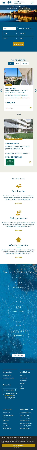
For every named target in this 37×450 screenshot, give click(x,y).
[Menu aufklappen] (4, 2)
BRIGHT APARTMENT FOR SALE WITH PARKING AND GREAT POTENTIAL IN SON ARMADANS (16, 92)
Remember (31, 108)
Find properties (7, 375)
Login (21, 386)
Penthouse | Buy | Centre (26, 418)
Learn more (18, 203)
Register (22, 388)
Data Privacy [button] (6, 442)
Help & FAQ (6, 420)
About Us (22, 375)
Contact (22, 383)
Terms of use (6, 412)
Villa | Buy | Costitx (25, 415)
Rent (17, 63)
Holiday (25, 63)
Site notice (5, 426)
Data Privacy (9, 395)
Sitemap (5, 423)
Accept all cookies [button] (18, 445)
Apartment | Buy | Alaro (26, 423)
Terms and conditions (9, 415)
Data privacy (6, 418)
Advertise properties (8, 378)
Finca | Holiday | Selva (26, 426)
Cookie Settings (18, 447)
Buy (11, 63)
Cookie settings (7, 428)
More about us (18, 355)
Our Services (23, 378)
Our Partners (23, 380)
